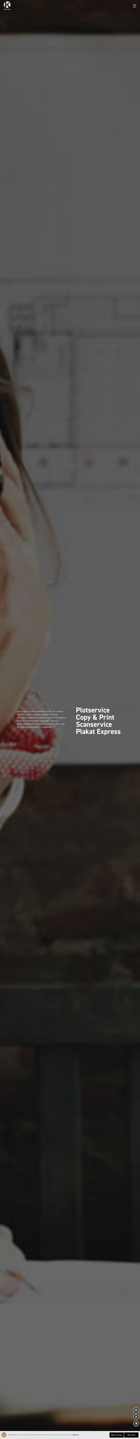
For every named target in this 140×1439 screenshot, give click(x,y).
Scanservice (94, 724)
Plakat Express (98, 731)
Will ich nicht (131, 1435)
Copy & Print (95, 717)
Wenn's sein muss (116, 1435)
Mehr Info (75, 1435)
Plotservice (93, 710)
